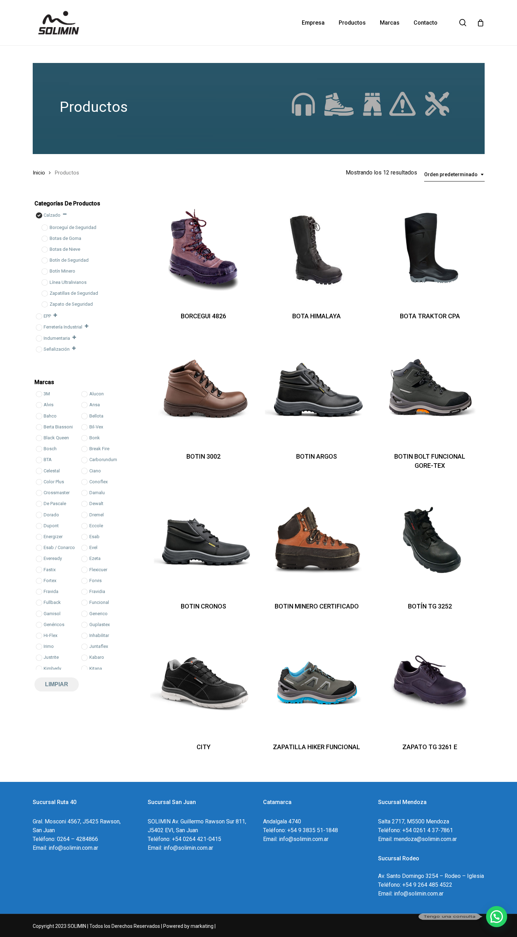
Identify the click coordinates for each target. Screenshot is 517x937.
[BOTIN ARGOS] (316, 390)
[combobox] (454, 175)
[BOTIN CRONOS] (203, 540)
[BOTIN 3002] (203, 390)
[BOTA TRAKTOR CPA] (430, 249)
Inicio (39, 173)
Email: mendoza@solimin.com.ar (417, 839)
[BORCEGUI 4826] (203, 249)
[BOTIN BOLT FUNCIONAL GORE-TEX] (430, 390)
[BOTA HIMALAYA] (316, 249)
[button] (496, 916)
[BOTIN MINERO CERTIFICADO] (316, 540)
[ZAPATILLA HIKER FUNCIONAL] (316, 680)
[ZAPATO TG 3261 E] (430, 680)
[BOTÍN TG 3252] (430, 540)
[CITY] (203, 680)
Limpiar (56, 684)
